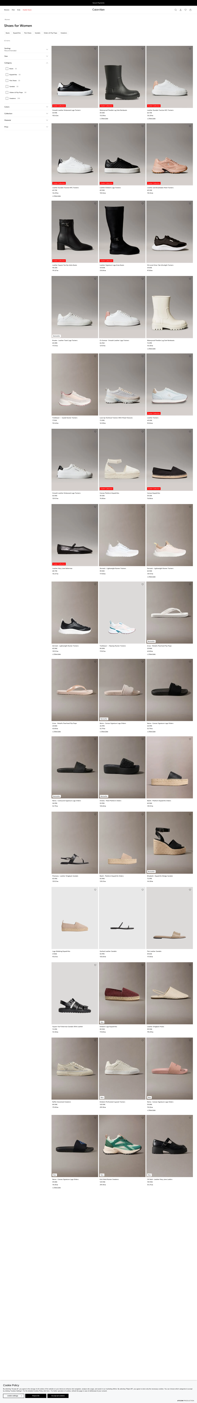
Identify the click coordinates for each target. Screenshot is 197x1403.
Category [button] (8, 63)
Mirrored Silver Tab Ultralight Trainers (160, 265)
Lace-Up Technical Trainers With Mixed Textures (116, 418)
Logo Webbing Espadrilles (61, 951)
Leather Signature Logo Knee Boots (112, 265)
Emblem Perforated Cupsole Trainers (112, 1102)
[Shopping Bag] (190, 9)
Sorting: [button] (10, 49)
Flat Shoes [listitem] (27, 33)
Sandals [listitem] (37, 33)
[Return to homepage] (98, 10)
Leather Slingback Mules (155, 1026)
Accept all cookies (58, 1396)
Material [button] (7, 120)
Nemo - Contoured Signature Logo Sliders (66, 801)
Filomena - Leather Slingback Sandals (65, 876)
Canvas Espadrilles (153, 493)
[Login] (180, 9)
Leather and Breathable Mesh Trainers (160, 188)
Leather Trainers (152, 418)
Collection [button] (8, 113)
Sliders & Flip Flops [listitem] (50, 33)
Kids (18, 10)
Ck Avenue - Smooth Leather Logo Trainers (114, 340)
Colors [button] (6, 107)
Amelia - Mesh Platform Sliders (110, 801)
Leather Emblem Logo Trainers (110, 188)
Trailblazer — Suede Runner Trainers (64, 418)
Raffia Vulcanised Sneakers (61, 1102)
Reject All (35, 1396)
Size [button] (6, 56)
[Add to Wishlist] (95, 49)
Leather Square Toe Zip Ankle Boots (64, 265)
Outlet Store (27, 10)
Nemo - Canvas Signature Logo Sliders (113, 723)
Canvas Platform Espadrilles (109, 493)
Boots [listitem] (8, 33)
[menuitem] (7, 10)
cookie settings (12, 1396)
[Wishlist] (185, 9)
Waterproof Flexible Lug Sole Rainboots (113, 110)
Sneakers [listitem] (64, 33)
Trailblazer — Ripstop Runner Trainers (113, 646)
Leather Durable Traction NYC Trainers (160, 110)
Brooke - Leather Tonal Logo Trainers (64, 340)
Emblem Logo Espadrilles (108, 1026)
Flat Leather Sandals (154, 951)
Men (13, 10)
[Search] (175, 9)
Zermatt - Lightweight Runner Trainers (113, 568)
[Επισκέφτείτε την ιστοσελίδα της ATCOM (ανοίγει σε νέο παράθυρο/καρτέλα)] (185, 1400)
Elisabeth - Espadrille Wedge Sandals (160, 876)
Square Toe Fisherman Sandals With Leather (67, 1026)
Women (6, 10)
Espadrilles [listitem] (17, 33)
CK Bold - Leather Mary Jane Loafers (159, 1179)
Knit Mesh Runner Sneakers (109, 1179)
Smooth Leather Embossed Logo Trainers (66, 110)
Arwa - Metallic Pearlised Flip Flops (159, 646)
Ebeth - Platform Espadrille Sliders (159, 801)
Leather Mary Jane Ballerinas (62, 568)
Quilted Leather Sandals (108, 951)
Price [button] (6, 127)
